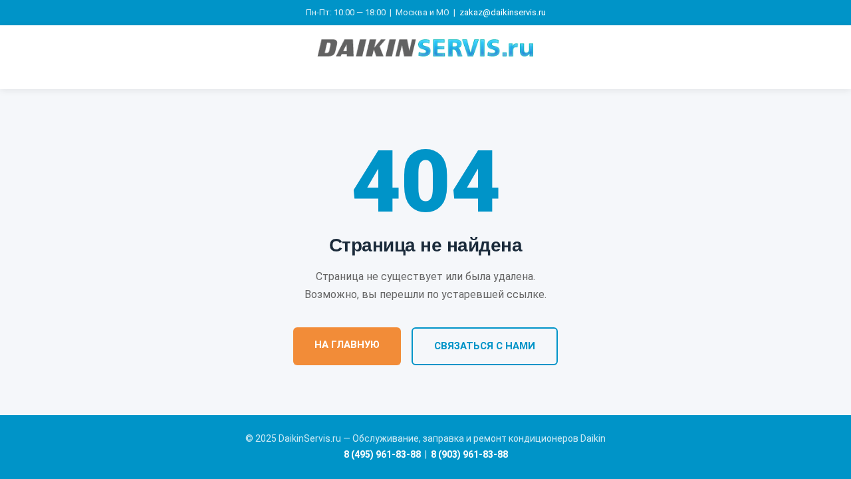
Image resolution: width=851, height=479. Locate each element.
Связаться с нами (484, 346)
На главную (347, 345)
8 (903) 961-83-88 (469, 454)
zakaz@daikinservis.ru (502, 12)
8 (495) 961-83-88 (382, 454)
